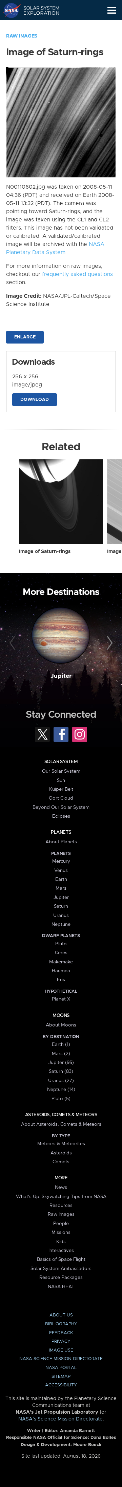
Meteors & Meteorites (61, 1143)
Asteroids (61, 1153)
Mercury (61, 861)
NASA (9, 10)
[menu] (111, 10)
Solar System (61, 761)
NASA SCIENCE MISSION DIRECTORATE (61, 1359)
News (61, 1187)
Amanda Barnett (77, 1431)
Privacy (61, 1341)
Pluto (61, 944)
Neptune (61, 924)
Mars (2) (61, 1053)
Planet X (61, 999)
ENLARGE (25, 337)
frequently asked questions (77, 274)
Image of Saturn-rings (44, 551)
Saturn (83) (61, 1071)
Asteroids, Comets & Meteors (61, 1114)
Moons (61, 1015)
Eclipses (61, 816)
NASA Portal (61, 1368)
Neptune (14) (61, 1089)
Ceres (61, 952)
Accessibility (61, 1385)
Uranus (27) (61, 1080)
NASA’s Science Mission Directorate (60, 1419)
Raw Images (21, 36)
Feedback (61, 1333)
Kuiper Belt (61, 789)
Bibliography (61, 1324)
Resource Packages (61, 1277)
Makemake (61, 962)
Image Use (61, 1350)
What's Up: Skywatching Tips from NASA (61, 1196)
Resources (61, 1205)
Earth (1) (61, 1044)
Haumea (61, 970)
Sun (61, 780)
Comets (61, 1162)
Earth (61, 879)
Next (109, 643)
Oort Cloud (61, 798)
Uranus (61, 915)
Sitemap (61, 1376)
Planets (61, 832)
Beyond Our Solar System (61, 807)
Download (34, 399)
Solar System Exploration (37, 10)
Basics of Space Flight (61, 1259)
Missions (61, 1232)
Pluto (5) (61, 1098)
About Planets (61, 842)
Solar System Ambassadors (61, 1268)
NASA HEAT (61, 1286)
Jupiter (61, 676)
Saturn (61, 906)
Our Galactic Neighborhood (37, 26)
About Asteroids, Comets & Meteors (61, 1124)
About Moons (61, 1025)
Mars (61, 888)
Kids (61, 1241)
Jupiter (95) (61, 1062)
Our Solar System (61, 771)
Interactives (61, 1250)
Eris (61, 979)
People (61, 1223)
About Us (61, 1315)
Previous (13, 643)
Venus (61, 870)
